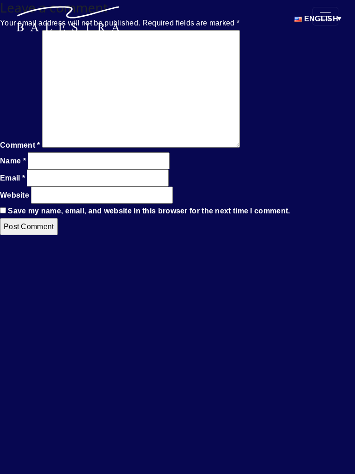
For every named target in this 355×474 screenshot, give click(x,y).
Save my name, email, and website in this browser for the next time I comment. (149, 211)
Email (12, 178)
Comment (20, 145)
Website (14, 195)
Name (13, 161)
